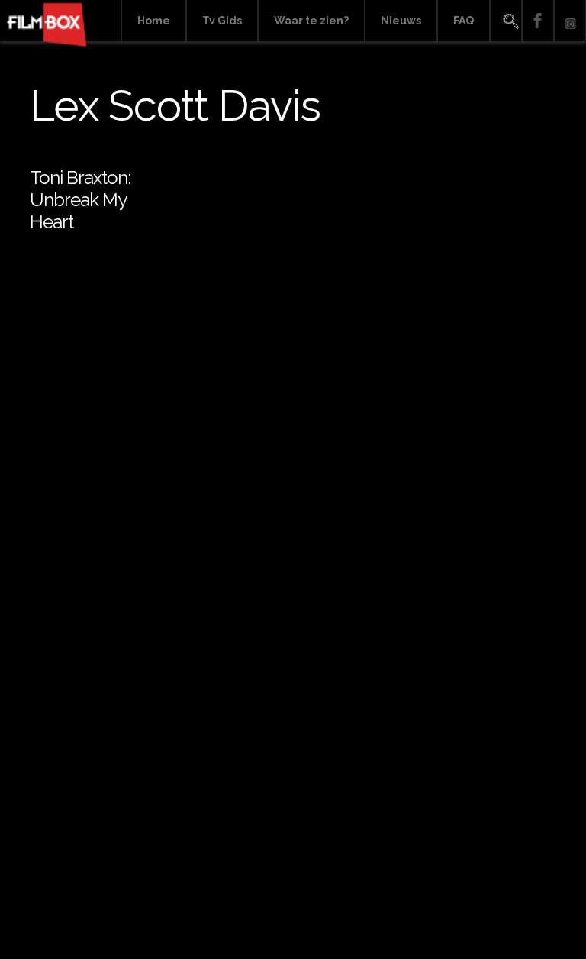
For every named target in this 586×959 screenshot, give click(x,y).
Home (153, 21)
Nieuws (401, 21)
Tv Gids (222, 21)
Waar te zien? (311, 21)
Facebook (538, 21)
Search (506, 21)
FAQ (463, 21)
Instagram (570, 21)
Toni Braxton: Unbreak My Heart (80, 199)
